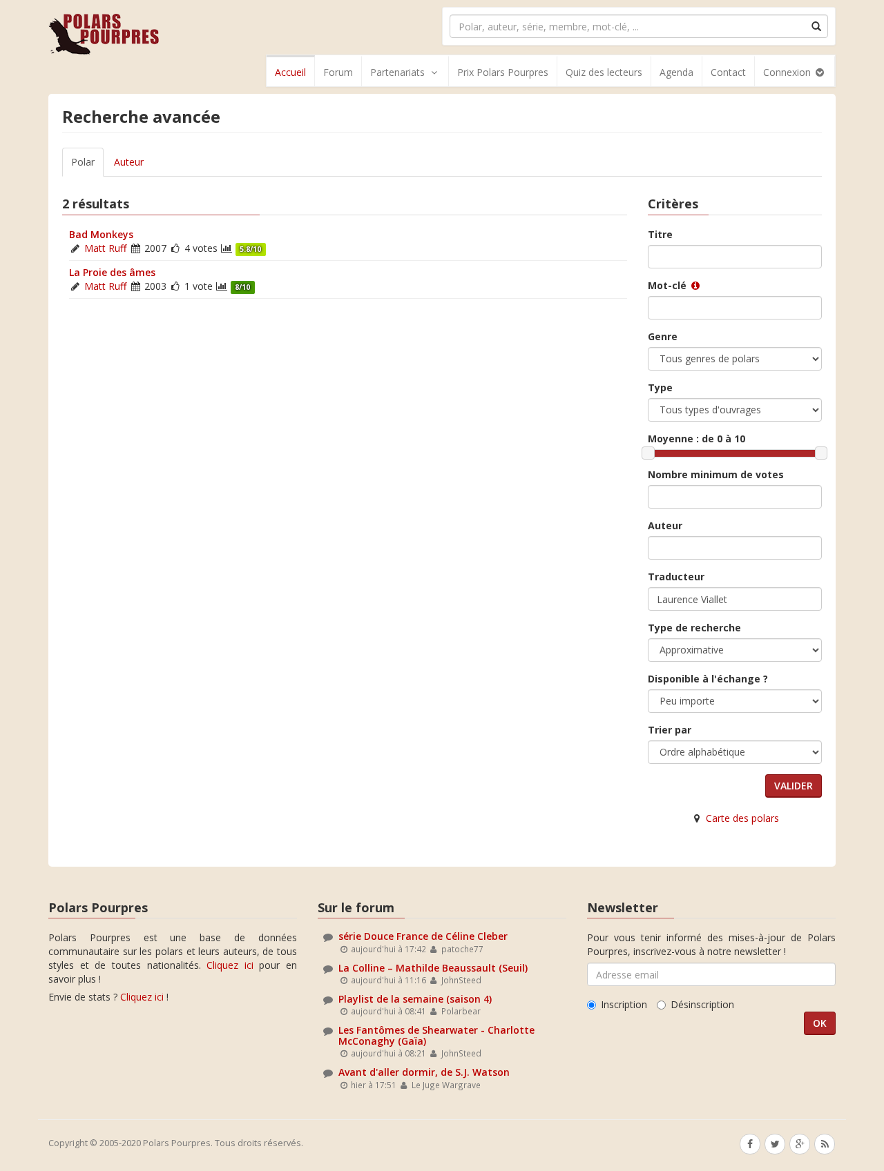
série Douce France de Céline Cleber (423, 936)
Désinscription (702, 1004)
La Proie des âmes (112, 272)
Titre (660, 234)
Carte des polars (742, 818)
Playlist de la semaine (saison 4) (415, 998)
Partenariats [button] (397, 72)
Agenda (676, 72)
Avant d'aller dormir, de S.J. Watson (424, 1072)
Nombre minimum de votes (716, 474)
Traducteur (676, 576)
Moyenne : (696, 438)
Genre (663, 336)
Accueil (290, 72)
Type (660, 387)
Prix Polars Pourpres (502, 72)
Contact (728, 72)
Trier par (669, 729)
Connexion (788, 72)
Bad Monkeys (101, 234)
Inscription (624, 1004)
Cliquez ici (229, 965)
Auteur (129, 161)
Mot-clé (668, 285)
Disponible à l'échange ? (708, 678)
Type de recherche (694, 627)
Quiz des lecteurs (604, 72)
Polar (83, 161)
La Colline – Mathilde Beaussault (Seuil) (433, 967)
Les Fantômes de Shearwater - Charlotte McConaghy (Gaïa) (436, 1035)
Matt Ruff (105, 248)
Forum (338, 72)
